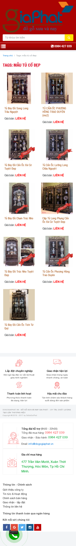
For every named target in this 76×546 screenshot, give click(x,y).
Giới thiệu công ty (13, 489)
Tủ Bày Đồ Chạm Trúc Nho (18, 218)
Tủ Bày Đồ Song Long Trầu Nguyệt (16, 110)
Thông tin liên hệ (12, 506)
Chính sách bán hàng (15, 498)
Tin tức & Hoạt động (15, 494)
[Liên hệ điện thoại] (13, 531)
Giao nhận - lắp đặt (14, 502)
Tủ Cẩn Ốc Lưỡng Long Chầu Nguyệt (55, 166)
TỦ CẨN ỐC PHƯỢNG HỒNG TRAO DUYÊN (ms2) (54, 112)
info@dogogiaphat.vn (40, 443)
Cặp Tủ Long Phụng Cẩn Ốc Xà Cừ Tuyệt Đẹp (55, 220)
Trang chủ (8, 55)
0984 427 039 (63, 46)
